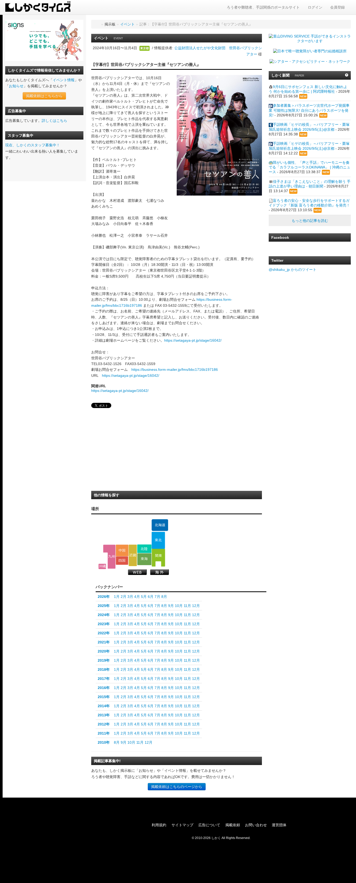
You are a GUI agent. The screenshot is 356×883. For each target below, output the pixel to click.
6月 (151, 596)
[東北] (158, 540)
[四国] (122, 560)
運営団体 (279, 825)
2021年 (104, 642)
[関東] (158, 558)
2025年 (104, 606)
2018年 (104, 669)
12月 (196, 606)
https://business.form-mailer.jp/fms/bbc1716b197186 (174, 369)
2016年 (104, 688)
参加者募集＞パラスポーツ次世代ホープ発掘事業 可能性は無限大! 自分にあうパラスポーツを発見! (309, 110)
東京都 (144, 48)
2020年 (104, 651)
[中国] (122, 550)
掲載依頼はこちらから (44, 96)
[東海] (144, 559)
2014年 (104, 706)
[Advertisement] (130, 451)
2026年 (104, 596)
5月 (144, 596)
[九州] (109, 556)
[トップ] (97, 24)
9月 (171, 606)
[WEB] (137, 572)
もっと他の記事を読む (310, 220)
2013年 (104, 715)
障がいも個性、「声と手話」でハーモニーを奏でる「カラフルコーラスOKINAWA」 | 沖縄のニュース (309, 167)
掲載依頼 (232, 825)
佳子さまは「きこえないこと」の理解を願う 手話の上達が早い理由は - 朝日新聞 (310, 183)
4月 (137, 596)
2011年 (104, 733)
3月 (130, 596)
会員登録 (337, 7)
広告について (209, 825)
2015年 (104, 697)
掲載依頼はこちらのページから (176, 787)
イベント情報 (64, 80)
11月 (187, 606)
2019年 (104, 660)
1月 (117, 596)
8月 (164, 596)
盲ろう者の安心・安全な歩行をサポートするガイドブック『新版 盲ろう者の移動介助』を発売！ (309, 202)
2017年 (104, 679)
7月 (157, 596)
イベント (127, 24)
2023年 (104, 624)
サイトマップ (182, 825)
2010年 (104, 742)
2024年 (104, 615)
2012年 (104, 724)
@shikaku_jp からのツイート (292, 269)
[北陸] (144, 548)
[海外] (159, 572)
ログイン (315, 7)
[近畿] (132, 555)
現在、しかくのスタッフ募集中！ (32, 145)
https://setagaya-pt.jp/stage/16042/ (193, 340)
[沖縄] (102, 566)
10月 (179, 606)
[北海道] (159, 525)
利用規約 (159, 825)
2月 (123, 596)
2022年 (104, 633)
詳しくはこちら (54, 120)
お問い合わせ (256, 825)
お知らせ (16, 86)
